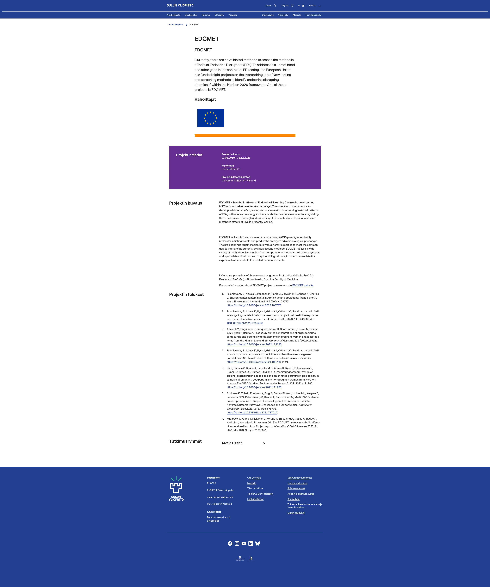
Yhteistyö (219, 15)
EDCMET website (302, 285)
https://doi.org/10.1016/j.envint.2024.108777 (254, 305)
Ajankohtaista (173, 15)
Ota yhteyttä (254, 477)
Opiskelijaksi (191, 15)
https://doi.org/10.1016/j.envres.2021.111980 (254, 387)
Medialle (297, 15)
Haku (268, 5)
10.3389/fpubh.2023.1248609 (245, 323)
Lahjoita (285, 5)
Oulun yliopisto (175, 24)
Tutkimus (205, 15)
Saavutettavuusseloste (299, 477)
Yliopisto (232, 15)
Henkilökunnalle (313, 15)
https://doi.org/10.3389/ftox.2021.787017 (252, 412)
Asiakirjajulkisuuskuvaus (300, 494)
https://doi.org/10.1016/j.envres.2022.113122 (254, 344)
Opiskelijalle (268, 15)
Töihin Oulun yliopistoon (260, 494)
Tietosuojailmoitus (297, 483)
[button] (315, 5)
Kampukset (293, 499)
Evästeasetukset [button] (296, 488)
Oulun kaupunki (295, 513)
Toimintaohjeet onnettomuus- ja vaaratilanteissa (304, 506)
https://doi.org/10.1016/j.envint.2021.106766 (254, 362)
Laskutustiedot (255, 499)
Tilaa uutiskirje (255, 488)
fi (302, 7)
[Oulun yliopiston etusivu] (188, 5)
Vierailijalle (283, 15)
